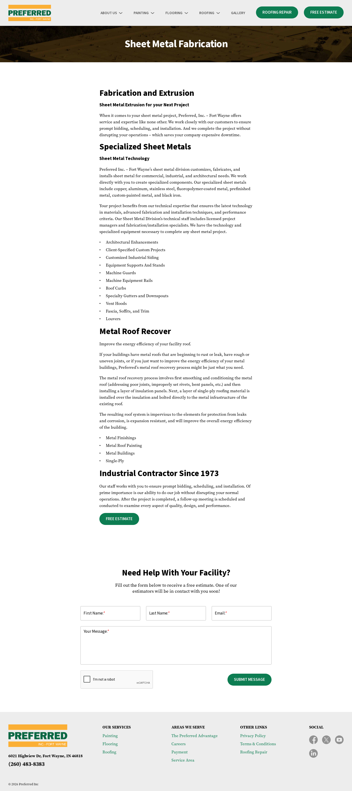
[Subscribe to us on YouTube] (339, 739)
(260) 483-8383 (26, 764)
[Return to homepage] (29, 13)
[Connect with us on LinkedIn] (313, 753)
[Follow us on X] (326, 739)
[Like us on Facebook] (313, 739)
